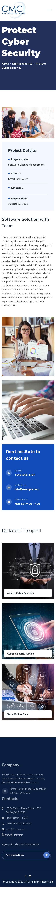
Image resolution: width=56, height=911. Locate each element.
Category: (17, 188)
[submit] (46, 855)
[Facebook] (26, 876)
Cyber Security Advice (20, 653)
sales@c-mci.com (15, 829)
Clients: (16, 173)
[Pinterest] (30, 876)
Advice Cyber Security (20, 593)
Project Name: (19, 159)
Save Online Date (17, 714)
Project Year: (19, 198)
